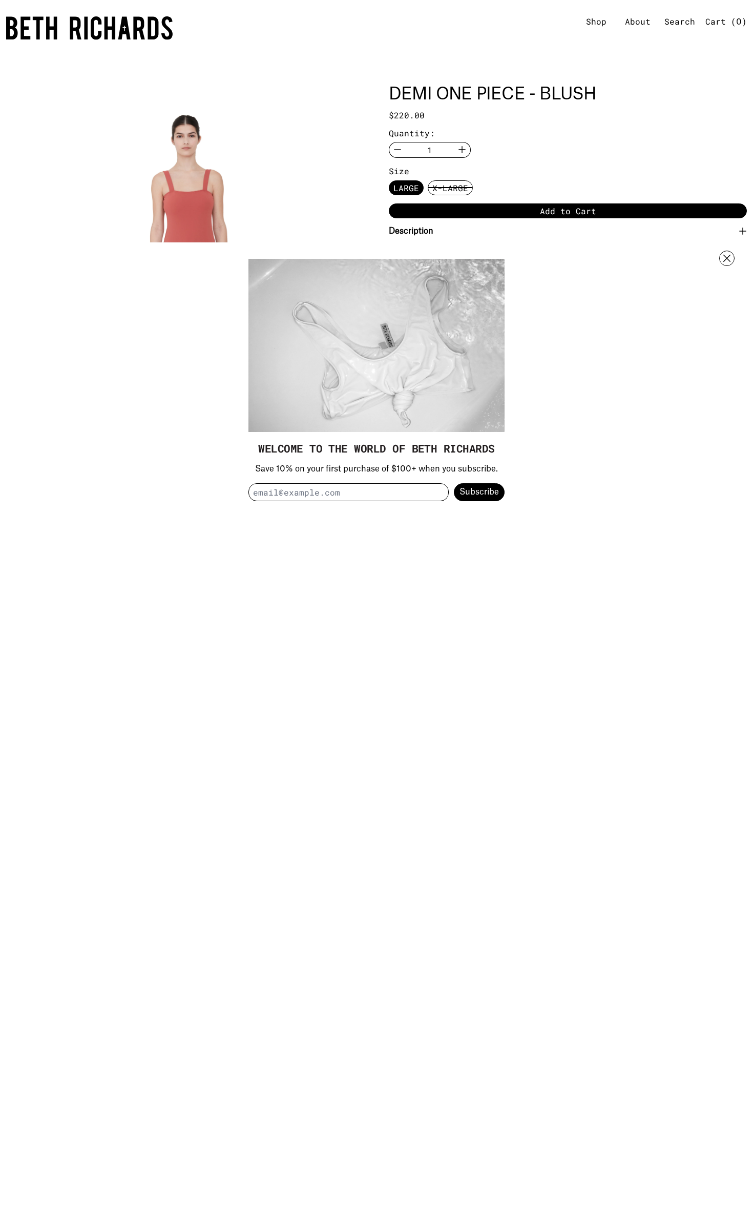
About (638, 21)
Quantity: (412, 133)
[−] (397, 150)
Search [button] (679, 21)
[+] (462, 150)
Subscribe (479, 492)
